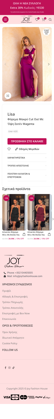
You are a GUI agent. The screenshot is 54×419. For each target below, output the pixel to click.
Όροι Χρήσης (9, 332)
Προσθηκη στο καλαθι (27, 141)
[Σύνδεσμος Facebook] (5, 367)
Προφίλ (6, 290)
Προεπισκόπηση (24, 234)
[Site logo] (26, 19)
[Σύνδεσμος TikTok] (13, 367)
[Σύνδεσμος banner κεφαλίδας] (27, 7)
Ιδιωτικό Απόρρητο (13, 337)
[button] (5, 64)
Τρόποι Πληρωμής (12, 302)
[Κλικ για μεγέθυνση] (7, 95)
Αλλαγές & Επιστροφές (15, 296)
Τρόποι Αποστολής (12, 307)
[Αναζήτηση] (50, 20)
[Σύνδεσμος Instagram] (9, 367)
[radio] (13, 131)
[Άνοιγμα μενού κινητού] (5, 20)
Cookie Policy (9, 343)
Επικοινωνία (9, 319)
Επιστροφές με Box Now (16, 313)
